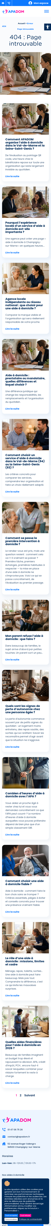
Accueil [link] (21, 23)
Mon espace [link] (41, 3)
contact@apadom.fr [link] (19, 1136)
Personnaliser (11, 1219)
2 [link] (20, 1095)
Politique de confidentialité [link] (30, 1219)
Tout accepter (11, 1215)
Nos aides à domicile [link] (13, 1174)
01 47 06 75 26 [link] (15, 1129)
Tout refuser (25, 1215)
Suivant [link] (29, 1095)
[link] (47, 27)
